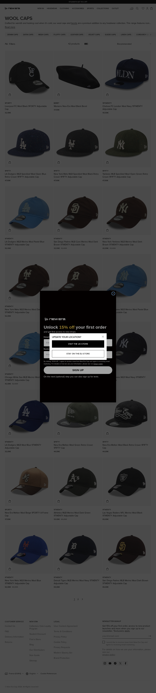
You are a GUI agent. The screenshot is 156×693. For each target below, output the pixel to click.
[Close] (103, 337)
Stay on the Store (78, 353)
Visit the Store (78, 343)
